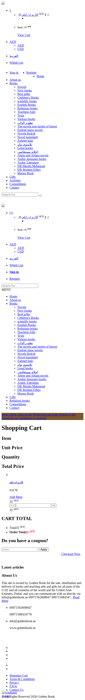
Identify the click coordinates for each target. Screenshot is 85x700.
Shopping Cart (18, 675)
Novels (21, 87)
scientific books (27, 101)
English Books (26, 104)
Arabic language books (31, 159)
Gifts (12, 177)
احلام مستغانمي (27, 152)
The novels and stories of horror (37, 126)
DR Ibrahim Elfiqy (29, 169)
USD (20, 49)
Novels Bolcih (26, 133)
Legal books (25, 148)
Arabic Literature (28, 162)
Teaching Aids (26, 112)
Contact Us (16, 689)
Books (13, 83)
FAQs (13, 686)
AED (12, 41)
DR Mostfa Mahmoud (31, 166)
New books (24, 90)
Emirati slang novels (30, 130)
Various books (26, 119)
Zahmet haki (25, 140)
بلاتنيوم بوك (24, 144)
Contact (14, 187)
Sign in (13, 72)
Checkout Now (70, 554)
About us (15, 79)
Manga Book (25, 173)
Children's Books (28, 97)
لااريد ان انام (29, 14)
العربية (13, 56)
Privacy (14, 682)
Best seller (23, 94)
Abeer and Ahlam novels (32, 155)
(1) (11, 212)
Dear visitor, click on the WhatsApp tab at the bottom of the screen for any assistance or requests (39, 416)
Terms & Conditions (22, 679)
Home (40, 76)
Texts (20, 115)
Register (31, 72)
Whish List (16, 62)
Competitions (17, 184)
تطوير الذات (25, 123)
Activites (15, 180)
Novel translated (27, 137)
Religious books (27, 108)
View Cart (23, 35)
